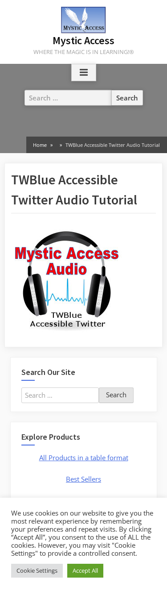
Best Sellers (83, 478)
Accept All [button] (85, 570)
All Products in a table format (83, 457)
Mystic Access (83, 40)
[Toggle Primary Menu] (83, 73)
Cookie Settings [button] (36, 570)
